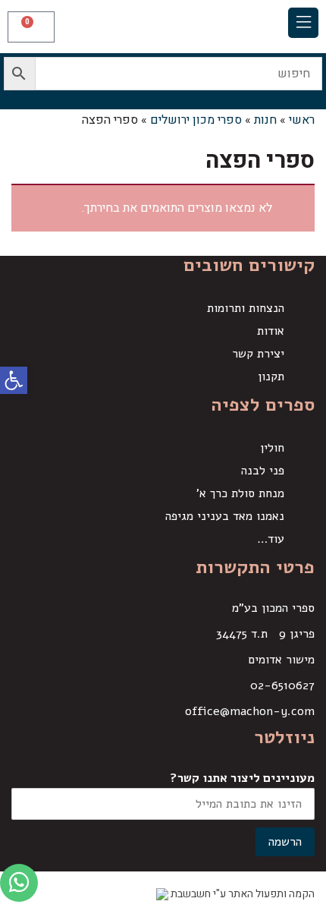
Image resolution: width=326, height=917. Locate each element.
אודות (270, 331)
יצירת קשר (258, 353)
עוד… (270, 539)
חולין (272, 448)
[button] (303, 23)
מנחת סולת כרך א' (240, 493)
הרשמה (285, 841)
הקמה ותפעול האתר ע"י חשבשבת (241, 894)
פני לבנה (262, 470)
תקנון (271, 376)
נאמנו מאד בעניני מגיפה (224, 516)
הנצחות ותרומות (245, 308)
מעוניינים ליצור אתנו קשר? (242, 778)
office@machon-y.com (250, 711)
